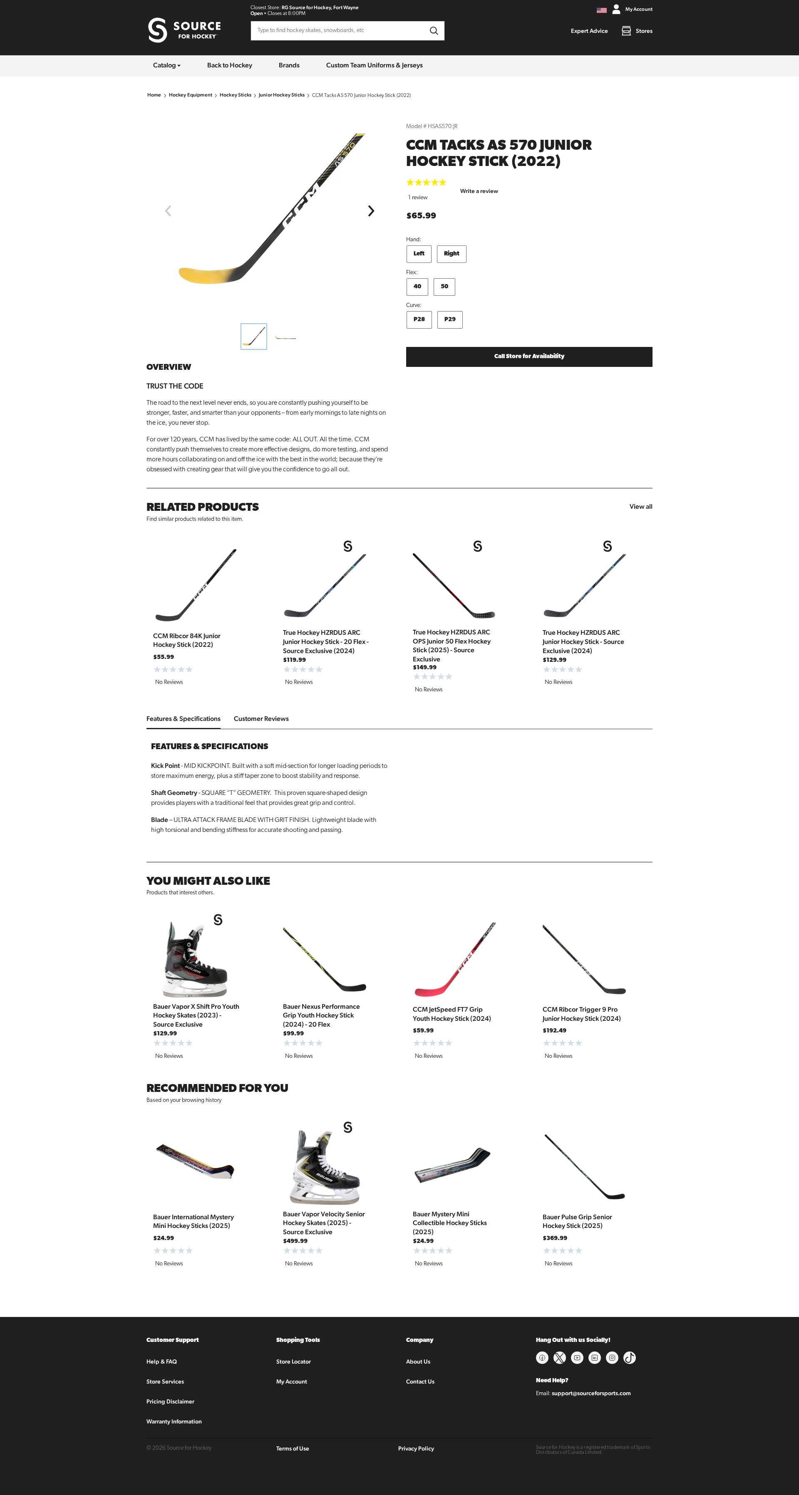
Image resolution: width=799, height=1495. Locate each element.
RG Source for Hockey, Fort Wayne (320, 7)
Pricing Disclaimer (170, 1401)
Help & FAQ (161, 1361)
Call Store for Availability (529, 357)
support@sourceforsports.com (591, 1393)
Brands (289, 65)
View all (641, 506)
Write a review (479, 191)
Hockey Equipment (190, 95)
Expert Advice (589, 30)
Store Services (165, 1381)
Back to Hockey (229, 65)
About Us (418, 1361)
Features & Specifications (183, 719)
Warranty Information (174, 1421)
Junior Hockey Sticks (282, 95)
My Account (291, 1381)
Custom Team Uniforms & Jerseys (374, 65)
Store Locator (293, 1361)
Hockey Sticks (235, 95)
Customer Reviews (261, 719)
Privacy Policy (416, 1448)
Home (154, 95)
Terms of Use (292, 1448)
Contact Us (420, 1381)
